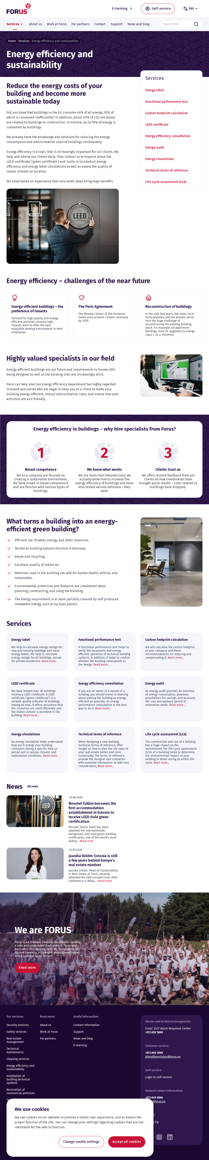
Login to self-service (158, 1077)
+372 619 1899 (154, 1032)
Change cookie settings (81, 1142)
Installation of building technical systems (18, 1079)
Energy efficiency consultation (167, 136)
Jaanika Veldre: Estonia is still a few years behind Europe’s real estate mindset (93, 860)
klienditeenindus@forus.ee (163, 1056)
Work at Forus (49, 1032)
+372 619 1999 (154, 1053)
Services (23, 41)
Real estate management (15, 1040)
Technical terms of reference (166, 170)
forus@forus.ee (155, 1101)
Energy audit (154, 147)
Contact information (86, 1025)
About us (45, 1025)
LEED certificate (156, 124)
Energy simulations (159, 159)
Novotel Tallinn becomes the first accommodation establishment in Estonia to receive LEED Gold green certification (92, 812)
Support (78, 1032)
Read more (87, 841)
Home (12, 41)
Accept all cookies (126, 1142)
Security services (18, 1025)
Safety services (17, 1032)
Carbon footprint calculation (166, 113)
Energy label (154, 90)
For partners (48, 1038)
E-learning (80, 1045)
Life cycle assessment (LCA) (165, 182)
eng (191, 8)
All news (32, 786)
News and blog (83, 1038)
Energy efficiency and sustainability (20, 1067)
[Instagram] (159, 1136)
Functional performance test (166, 102)
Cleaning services (18, 1059)
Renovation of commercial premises (21, 1091)
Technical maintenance (15, 1050)
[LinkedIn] (170, 1136)
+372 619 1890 (154, 1097)
